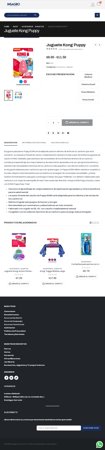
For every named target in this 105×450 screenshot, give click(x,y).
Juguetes (69, 67)
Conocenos (9, 311)
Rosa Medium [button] (88, 92)
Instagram (11, 378)
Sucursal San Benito (13, 318)
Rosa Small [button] (88, 100)
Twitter (53, 133)
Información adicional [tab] (34, 143)
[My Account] (93, 4)
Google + (63, 133)
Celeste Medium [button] (88, 75)
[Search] (35, 15)
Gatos (7, 352)
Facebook (48, 133)
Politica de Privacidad (15, 331)
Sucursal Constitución (14, 324)
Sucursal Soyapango (13, 321)
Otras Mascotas (12, 359)
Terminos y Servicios (14, 334)
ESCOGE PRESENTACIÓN (60, 74)
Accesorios (60, 67)
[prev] (95, 45)
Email (68, 133)
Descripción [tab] (10, 143)
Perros (7, 349)
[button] (97, 15)
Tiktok (16, 378)
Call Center (9, 328)
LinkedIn (58, 133)
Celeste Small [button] (88, 84)
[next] (100, 45)
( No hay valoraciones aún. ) (71, 49)
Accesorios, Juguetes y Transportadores (24, 365)
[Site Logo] (13, 4)
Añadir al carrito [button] (20, 284)
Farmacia (9, 355)
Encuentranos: (11, 315)
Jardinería (9, 362)
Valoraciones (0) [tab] (60, 143)
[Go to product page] (18, 247)
